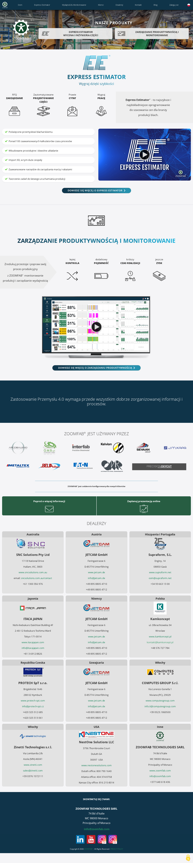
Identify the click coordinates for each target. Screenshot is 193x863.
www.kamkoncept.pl (160, 636)
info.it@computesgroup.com (160, 706)
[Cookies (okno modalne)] (188, 858)
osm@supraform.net (160, 578)
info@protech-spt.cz (33, 706)
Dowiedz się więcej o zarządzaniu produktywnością (95, 367)
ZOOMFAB (88, 849)
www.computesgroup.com (160, 700)
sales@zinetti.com (33, 770)
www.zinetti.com (33, 764)
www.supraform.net (160, 572)
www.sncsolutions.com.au (33, 572)
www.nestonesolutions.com (96, 765)
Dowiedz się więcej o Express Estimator (95, 190)
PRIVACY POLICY (116, 849)
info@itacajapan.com (33, 648)
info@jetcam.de (96, 578)
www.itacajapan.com (33, 642)
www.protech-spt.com (33, 700)
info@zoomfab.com (160, 776)
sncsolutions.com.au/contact (36, 578)
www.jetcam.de (96, 572)
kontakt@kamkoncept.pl (160, 642)
